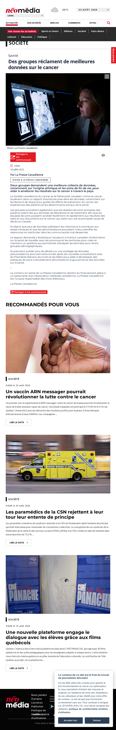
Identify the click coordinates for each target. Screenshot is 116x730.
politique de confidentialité (83, 709)
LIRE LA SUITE (17, 422)
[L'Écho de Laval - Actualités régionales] (23, 10)
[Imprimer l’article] (103, 156)
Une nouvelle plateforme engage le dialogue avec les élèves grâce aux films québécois (53, 637)
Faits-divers (97, 31)
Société (82, 31)
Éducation (26, 36)
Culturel (11, 36)
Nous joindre (39, 695)
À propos (36, 698)
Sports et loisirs (50, 31)
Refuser (97, 720)
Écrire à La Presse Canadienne (30, 180)
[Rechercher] (108, 23)
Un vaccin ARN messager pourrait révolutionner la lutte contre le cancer (51, 394)
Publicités (37, 706)
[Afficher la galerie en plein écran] (107, 76)
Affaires (68, 31)
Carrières (37, 702)
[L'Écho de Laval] (17, 706)
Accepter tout (70, 720)
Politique (42, 36)
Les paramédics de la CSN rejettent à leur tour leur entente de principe (54, 514)
